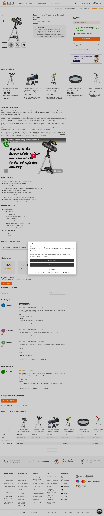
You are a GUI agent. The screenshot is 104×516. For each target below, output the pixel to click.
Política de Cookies (40, 272)
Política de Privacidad (54, 272)
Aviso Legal (66, 272)
